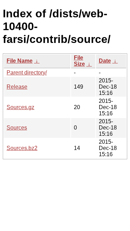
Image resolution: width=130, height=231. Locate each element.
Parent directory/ (27, 72)
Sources (17, 128)
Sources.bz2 (22, 148)
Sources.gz (20, 107)
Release (17, 87)
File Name (20, 61)
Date (105, 61)
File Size (79, 61)
